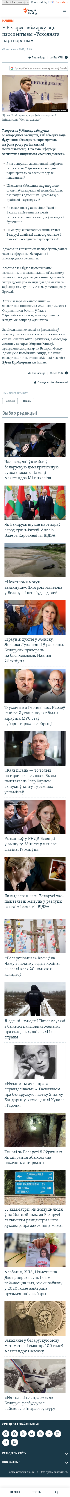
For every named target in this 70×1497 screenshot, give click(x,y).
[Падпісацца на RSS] (14, 1442)
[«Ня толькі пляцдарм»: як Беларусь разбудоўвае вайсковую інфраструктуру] (35, 1376)
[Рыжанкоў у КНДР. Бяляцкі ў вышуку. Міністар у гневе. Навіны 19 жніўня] (35, 817)
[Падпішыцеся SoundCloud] (48, 1433)
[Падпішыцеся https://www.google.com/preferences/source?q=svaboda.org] (5, 1433)
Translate (61, 2)
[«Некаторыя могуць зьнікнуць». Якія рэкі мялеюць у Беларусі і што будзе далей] (35, 560)
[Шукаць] (56, 1492)
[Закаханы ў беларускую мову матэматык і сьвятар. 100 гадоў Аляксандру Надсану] (35, 1318)
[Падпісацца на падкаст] (40, 1433)
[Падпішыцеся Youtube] (31, 1433)
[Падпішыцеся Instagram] (57, 1433)
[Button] (36, 57)
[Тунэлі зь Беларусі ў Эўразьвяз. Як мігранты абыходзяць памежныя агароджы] (35, 1130)
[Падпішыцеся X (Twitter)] (23, 1433)
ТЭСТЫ (36, 1492)
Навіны (8, 21)
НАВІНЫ (15, 1492)
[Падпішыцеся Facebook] (14, 1433)
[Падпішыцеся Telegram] (5, 1442)
